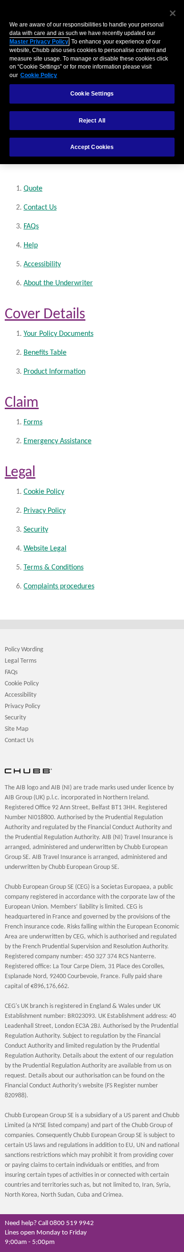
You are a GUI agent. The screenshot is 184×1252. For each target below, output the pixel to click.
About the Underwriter (58, 283)
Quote (33, 189)
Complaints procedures (59, 586)
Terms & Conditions (54, 567)
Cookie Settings (92, 93)
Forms (33, 422)
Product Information (54, 372)
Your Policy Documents (58, 334)
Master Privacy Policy (38, 41)
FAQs (31, 226)
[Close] (172, 13)
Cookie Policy (44, 492)
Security (36, 530)
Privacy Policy (45, 511)
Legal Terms (20, 661)
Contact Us (40, 207)
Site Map (16, 729)
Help (31, 245)
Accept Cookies (92, 147)
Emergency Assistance (58, 441)
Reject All (92, 120)
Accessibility (42, 264)
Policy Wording (24, 649)
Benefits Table (45, 353)
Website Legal (45, 548)
